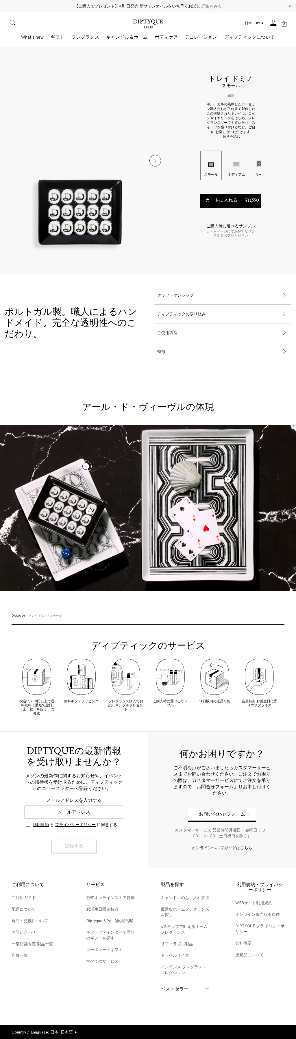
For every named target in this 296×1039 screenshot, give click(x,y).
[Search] (12, 23)
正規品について (249, 954)
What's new (32, 37)
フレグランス (85, 37)
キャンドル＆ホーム (127, 37)
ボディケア (166, 37)
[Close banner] (290, 6)
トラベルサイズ (175, 955)
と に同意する (75, 824)
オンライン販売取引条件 (257, 914)
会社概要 (243, 943)
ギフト (57, 37)
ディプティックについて (249, 37)
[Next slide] (155, 160)
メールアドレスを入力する (74, 800)
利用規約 (41, 824)
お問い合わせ (24, 932)
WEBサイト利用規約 (253, 903)
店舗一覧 (20, 955)
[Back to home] (148, 24)
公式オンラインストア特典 (110, 897)
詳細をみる (211, 6)
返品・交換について (30, 920)
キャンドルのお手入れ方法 (185, 897)
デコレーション (201, 37)
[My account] (273, 24)
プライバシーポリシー (75, 824)
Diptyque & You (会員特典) (109, 920)
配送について (24, 909)
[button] (254, 23)
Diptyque (18, 615)
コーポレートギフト (104, 949)
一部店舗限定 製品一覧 (32, 943)
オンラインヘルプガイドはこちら (222, 848)
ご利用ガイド (24, 897)
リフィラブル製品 (177, 943)
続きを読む (231, 136)
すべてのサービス (102, 961)
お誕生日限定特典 (102, 909)
